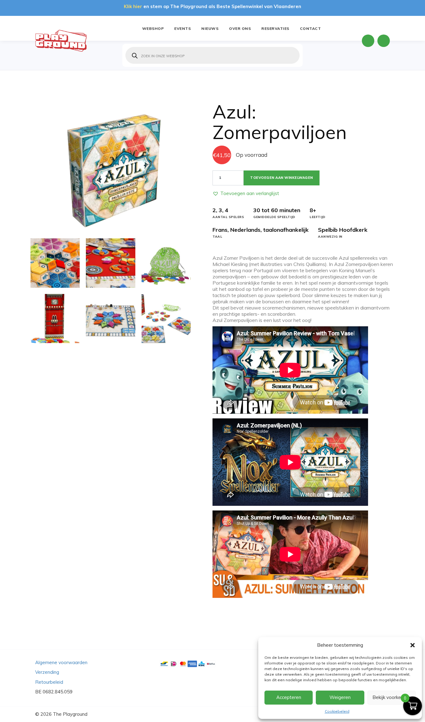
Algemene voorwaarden (61, 662)
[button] (412, 645)
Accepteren (288, 697)
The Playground (70, 714)
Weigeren (340, 697)
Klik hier (133, 6)
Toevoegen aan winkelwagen (281, 177)
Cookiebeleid (337, 711)
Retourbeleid (49, 682)
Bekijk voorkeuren (391, 697)
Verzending (47, 672)
